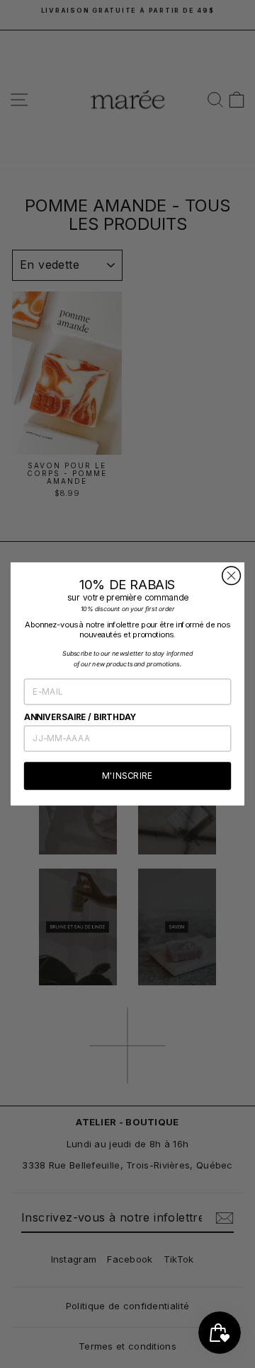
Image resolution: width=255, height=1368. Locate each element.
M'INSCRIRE (127, 776)
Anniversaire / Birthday (80, 717)
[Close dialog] (231, 576)
